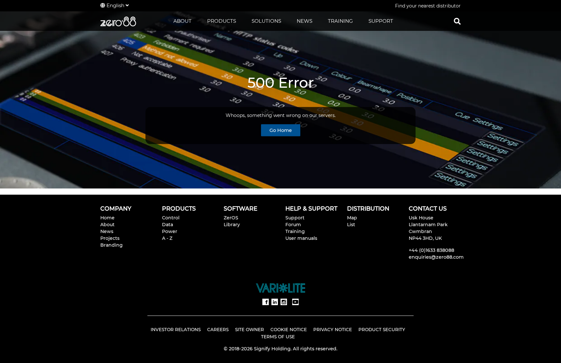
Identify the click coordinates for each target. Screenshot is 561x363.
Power (169, 231)
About (107, 224)
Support (295, 218)
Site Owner (249, 329)
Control (171, 218)
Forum (293, 224)
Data (167, 224)
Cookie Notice (288, 329)
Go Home (280, 130)
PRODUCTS (221, 21)
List (351, 224)
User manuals (301, 238)
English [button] (115, 5)
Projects (109, 238)
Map (352, 218)
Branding (111, 245)
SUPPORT (380, 21)
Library (232, 224)
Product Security (381, 329)
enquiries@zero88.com (436, 257)
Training (295, 231)
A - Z (167, 238)
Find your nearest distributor (428, 6)
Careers (218, 329)
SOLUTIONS (266, 21)
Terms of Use (278, 336)
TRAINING (340, 21)
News (106, 231)
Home (107, 218)
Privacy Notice (332, 329)
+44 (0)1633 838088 (431, 250)
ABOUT (182, 21)
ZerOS (231, 218)
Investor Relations (176, 329)
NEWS (304, 21)
